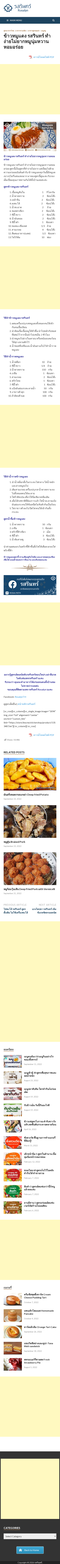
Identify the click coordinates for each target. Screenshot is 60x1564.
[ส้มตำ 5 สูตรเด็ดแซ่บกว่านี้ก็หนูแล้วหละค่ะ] (13, 1186)
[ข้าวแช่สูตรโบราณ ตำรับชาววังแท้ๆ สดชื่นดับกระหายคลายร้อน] (13, 1121)
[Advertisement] (30, 89)
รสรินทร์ (38, 1562)
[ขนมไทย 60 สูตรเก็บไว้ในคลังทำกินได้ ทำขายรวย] (13, 1170)
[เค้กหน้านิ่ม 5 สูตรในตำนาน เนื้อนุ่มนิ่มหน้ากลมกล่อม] (13, 1154)
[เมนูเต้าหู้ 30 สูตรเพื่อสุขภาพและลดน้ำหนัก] (13, 1073)
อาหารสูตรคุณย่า (34, 31)
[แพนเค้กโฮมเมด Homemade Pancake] (13, 1311)
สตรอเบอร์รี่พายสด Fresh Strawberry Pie (37, 1361)
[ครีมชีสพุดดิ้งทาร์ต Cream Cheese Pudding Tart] (13, 1294)
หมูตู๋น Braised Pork (14, 841)
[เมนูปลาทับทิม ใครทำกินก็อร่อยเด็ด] (13, 1089)
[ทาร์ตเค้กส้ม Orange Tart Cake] (13, 1327)
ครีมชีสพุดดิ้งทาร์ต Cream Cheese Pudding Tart (37, 1296)
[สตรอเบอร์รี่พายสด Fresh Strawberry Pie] (13, 1359)
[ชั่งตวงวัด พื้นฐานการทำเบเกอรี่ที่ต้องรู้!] (13, 1137)
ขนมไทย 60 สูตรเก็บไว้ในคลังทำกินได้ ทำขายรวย (39, 1172)
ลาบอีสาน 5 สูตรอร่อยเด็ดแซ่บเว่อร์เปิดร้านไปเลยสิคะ (39, 1204)
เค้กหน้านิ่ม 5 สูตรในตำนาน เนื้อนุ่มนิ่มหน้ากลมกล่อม (40, 1155)
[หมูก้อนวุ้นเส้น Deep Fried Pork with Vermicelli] (30, 885)
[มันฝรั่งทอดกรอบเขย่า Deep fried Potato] (30, 791)
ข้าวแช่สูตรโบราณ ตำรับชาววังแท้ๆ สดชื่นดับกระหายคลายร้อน (40, 1123)
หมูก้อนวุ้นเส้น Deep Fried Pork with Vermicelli (29, 889)
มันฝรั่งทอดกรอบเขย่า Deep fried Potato (26, 794)
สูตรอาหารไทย (9, 31)
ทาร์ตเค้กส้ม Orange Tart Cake (40, 1327)
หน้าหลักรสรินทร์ (26, 704)
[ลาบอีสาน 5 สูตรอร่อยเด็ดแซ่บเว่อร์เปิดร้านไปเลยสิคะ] (13, 1203)
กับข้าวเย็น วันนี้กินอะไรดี (37, 1105)
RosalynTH (20, 696)
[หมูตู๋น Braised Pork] (30, 838)
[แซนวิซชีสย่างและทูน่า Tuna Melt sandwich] (13, 1343)
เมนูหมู (43, 31)
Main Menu (16, 20)
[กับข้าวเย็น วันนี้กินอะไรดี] (13, 1105)
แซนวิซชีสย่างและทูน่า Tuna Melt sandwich (38, 1345)
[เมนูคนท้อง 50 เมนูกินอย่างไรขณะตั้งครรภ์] (13, 1056)
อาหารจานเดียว (20, 31)
